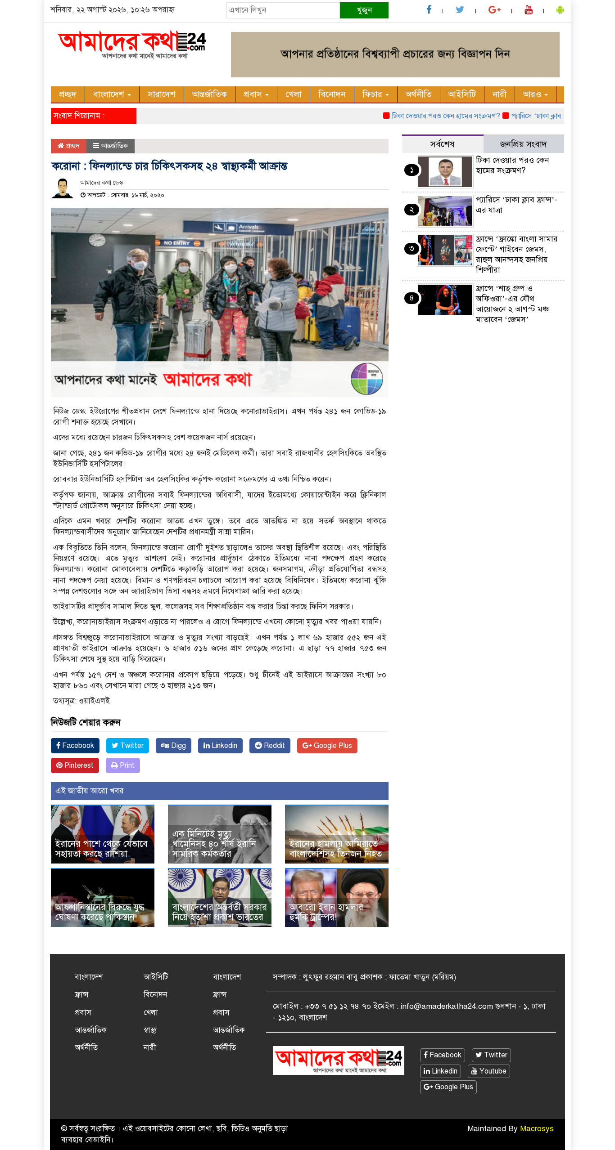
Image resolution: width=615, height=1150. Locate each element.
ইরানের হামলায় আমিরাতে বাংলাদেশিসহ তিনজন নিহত (335, 848)
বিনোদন (332, 94)
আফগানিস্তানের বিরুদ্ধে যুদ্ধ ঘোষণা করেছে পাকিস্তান (99, 912)
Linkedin (223, 745)
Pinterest (78, 765)
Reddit (273, 745)
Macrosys (537, 1128)
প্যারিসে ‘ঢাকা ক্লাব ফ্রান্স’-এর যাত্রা (540, 116)
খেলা (293, 94)
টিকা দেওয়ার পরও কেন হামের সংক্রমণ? (429, 116)
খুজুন (364, 10)
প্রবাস (254, 94)
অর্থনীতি (419, 94)
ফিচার (373, 94)
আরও (533, 94)
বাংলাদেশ (110, 94)
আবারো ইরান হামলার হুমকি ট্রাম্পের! (326, 912)
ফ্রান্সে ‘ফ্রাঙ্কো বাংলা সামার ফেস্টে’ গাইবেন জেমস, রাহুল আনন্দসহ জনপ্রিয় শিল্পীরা (517, 254)
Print (126, 765)
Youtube (492, 1071)
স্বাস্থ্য (150, 1030)
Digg (177, 745)
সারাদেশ (162, 94)
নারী (499, 94)
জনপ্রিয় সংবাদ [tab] (523, 144)
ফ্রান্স (82, 994)
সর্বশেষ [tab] (442, 144)
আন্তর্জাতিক (209, 94)
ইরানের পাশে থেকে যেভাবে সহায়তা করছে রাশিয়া (101, 848)
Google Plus (332, 745)
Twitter (131, 745)
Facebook (77, 745)
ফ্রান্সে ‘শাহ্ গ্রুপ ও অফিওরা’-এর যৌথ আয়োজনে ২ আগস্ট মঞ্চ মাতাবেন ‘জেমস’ (512, 303)
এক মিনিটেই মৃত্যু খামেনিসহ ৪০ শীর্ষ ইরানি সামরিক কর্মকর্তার (214, 843)
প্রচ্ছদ (68, 94)
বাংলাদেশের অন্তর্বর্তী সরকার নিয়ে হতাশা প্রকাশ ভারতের (219, 912)
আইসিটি (462, 94)
